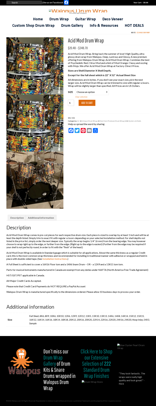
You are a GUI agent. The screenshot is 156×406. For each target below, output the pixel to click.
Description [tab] (17, 217)
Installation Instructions (54, 258)
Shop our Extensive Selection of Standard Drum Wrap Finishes (97, 363)
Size (70, 91)
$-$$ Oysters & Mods (133, 121)
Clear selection (81, 97)
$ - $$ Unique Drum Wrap (142, 32)
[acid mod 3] (34, 179)
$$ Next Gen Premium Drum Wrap (111, 121)
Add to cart (87, 103)
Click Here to (92, 351)
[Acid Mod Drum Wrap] (34, 65)
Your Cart (140, 2)
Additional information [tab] (41, 217)
